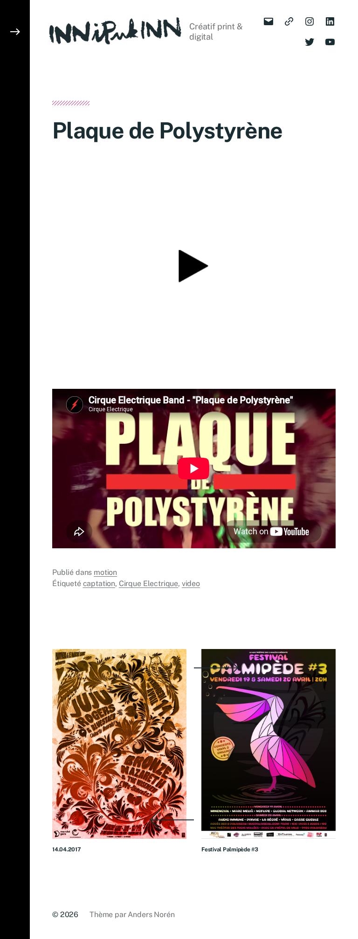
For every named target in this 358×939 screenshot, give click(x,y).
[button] (15, 469)
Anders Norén (151, 914)
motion (105, 572)
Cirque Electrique (148, 583)
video (191, 583)
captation (99, 583)
